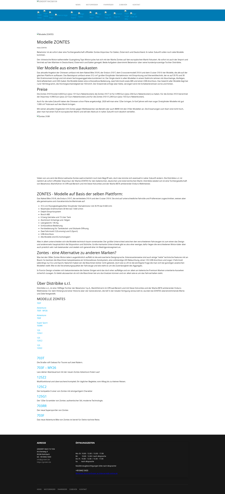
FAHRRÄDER (108, 5)
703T (39, 303)
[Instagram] (161, 1)
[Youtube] (157, 1)
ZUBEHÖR (123, 5)
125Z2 (41, 377)
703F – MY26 (46, 367)
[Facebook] (153, 1)
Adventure (42, 309)
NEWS (78, 5)
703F (40, 415)
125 (40, 331)
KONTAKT (136, 5)
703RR (42, 405)
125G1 (42, 396)
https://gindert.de (44, 462)
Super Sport (42, 324)
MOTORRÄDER (92, 5)
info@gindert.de (43, 459)
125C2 (42, 386)
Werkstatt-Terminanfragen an (87, 473)
